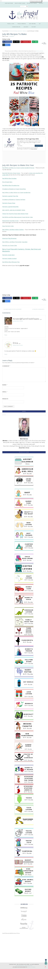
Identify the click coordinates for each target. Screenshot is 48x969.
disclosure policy (39, 51)
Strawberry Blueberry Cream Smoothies (14, 189)
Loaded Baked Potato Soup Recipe (12, 309)
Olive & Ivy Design (31, 967)
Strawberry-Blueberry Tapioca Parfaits (13, 199)
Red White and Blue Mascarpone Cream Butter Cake (17, 217)
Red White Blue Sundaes (9, 178)
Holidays (16, 31)
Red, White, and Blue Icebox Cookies (13, 229)
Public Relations (28, 965)
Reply (5, 335)
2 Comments (11, 36)
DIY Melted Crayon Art (38, 309)
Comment (6, 366)
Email (4, 391)
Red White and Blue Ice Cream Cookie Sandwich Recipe (18, 168)
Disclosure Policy (20, 965)
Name (4, 385)
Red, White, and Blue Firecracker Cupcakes (14, 242)
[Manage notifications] (45, 967)
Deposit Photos (16, 933)
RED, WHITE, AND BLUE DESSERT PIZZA (13, 210)
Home (11, 31)
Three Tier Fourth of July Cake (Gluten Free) (15, 213)
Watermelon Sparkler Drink (10, 220)
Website (5, 398)
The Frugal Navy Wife (24, 14)
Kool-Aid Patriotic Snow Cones (11, 173)
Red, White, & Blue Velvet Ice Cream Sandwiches (16, 192)
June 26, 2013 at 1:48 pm (18, 321)
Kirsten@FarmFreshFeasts (26, 318)
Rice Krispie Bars (7, 182)
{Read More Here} (24, 448)
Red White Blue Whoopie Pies (11, 262)
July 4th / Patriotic (22, 31)
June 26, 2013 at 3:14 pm (18, 345)
